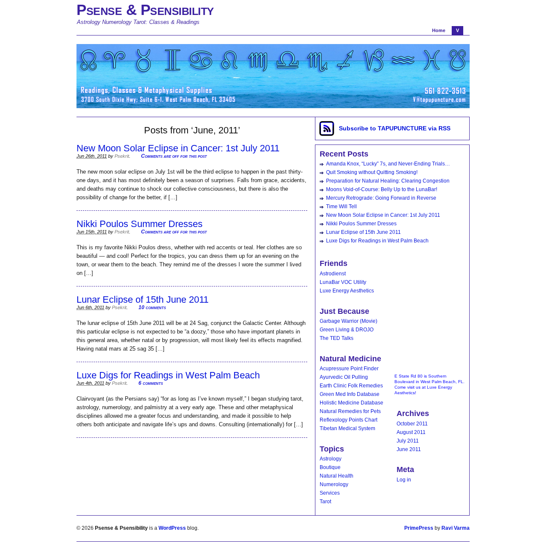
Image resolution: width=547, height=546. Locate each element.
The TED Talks (336, 338)
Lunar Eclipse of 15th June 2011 (142, 299)
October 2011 (412, 424)
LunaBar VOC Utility (343, 282)
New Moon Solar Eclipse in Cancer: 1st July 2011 (177, 148)
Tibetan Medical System (347, 428)
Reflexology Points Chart (348, 420)
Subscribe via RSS (394, 128)
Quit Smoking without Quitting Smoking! (372, 172)
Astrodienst (333, 274)
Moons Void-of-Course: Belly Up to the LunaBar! (381, 189)
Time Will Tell (341, 207)
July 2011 (408, 441)
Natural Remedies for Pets (350, 411)
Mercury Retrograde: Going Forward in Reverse (381, 198)
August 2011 (411, 432)
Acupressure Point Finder (349, 369)
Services (330, 493)
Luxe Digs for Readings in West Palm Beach (168, 375)
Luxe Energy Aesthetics (347, 291)
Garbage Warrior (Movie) (348, 321)
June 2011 (409, 449)
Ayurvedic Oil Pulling (344, 377)
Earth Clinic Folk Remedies (351, 386)
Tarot (325, 502)
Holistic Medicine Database (351, 403)
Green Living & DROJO (346, 330)
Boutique (330, 467)
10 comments (152, 307)
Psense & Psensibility (145, 9)
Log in (404, 480)
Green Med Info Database (349, 394)
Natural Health (336, 476)
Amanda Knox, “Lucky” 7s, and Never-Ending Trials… (388, 164)
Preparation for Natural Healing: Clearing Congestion (388, 181)
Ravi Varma (455, 528)
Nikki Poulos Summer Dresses (139, 223)
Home (438, 30)
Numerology (334, 484)
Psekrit (122, 156)
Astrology (330, 459)
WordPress (172, 528)
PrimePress (418, 528)
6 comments (150, 383)
